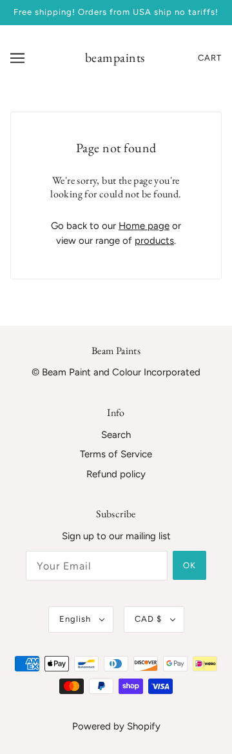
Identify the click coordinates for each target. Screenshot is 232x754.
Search (116, 435)
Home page (144, 226)
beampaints (115, 57)
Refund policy (116, 474)
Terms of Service (116, 454)
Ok (189, 565)
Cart (210, 58)
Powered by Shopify (116, 726)
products (154, 240)
